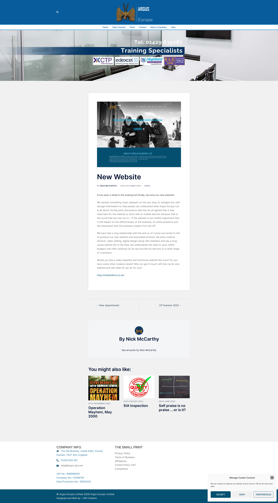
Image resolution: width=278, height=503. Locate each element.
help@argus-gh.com (72, 465)
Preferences (263, 494)
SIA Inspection (136, 406)
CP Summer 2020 (169, 305)
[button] (272, 477)
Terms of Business (125, 457)
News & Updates (158, 27)
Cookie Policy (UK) (125, 464)
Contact (142, 27)
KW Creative (90, 498)
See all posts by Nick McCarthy (139, 350)
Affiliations (121, 461)
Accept (220, 494)
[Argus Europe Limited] (139, 11)
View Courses (119, 27)
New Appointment (109, 305)
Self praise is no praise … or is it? (172, 408)
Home (105, 27)
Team (132, 27)
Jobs (173, 27)
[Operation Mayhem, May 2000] (103, 387)
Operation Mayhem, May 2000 (100, 412)
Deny (242, 494)
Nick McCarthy (108, 186)
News (147, 186)
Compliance (121, 468)
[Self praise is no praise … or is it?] (174, 386)
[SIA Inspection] (139, 386)
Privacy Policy (122, 453)
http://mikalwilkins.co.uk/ (110, 275)
